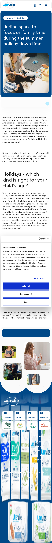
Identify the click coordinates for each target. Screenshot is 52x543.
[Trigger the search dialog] (40, 5)
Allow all (26, 286)
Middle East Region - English (16, 482)
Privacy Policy (41, 472)
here (17, 142)
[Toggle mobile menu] (46, 5)
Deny (26, 302)
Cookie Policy (7, 477)
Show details (39, 278)
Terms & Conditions (24, 477)
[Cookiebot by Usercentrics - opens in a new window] (38, 239)
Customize (24, 294)
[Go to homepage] (9, 5)
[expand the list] (47, 104)
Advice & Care (19, 18)
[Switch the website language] (35, 5)
